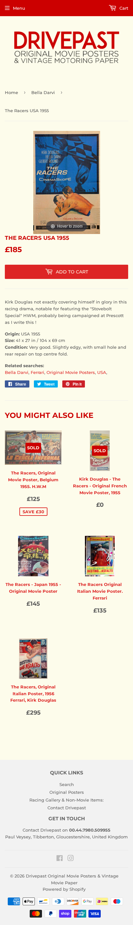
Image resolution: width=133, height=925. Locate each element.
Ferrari (37, 372)
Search (66, 784)
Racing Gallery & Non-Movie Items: (66, 800)
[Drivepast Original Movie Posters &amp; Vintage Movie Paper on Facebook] (59, 859)
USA (101, 372)
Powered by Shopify (64, 889)
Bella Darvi (43, 92)
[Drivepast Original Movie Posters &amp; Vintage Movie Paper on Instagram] (70, 859)
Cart (123, 8)
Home (11, 92)
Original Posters (66, 792)
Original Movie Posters (70, 372)
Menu (19, 8)
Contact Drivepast (66, 807)
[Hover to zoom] (66, 182)
